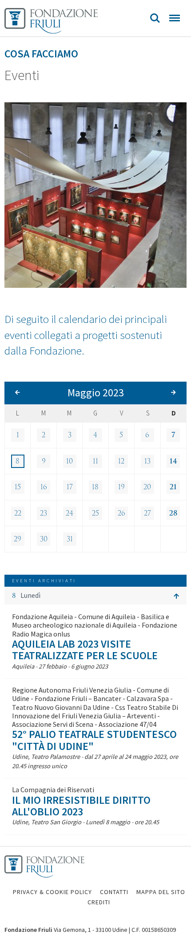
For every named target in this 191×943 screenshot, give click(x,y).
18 (95, 487)
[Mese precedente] (17, 393)
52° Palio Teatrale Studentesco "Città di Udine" (94, 740)
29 (17, 539)
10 (69, 461)
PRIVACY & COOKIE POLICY (52, 892)
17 (70, 487)
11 (95, 461)
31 (70, 539)
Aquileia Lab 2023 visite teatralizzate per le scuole (85, 649)
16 (43, 487)
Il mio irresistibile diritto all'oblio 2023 (81, 805)
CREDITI (99, 902)
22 (17, 513)
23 (43, 513)
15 (18, 487)
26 (121, 513)
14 (173, 461)
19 (121, 487)
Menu (174, 18)
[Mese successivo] (173, 393)
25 (95, 513)
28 (173, 513)
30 (44, 539)
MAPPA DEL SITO (160, 892)
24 (69, 513)
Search (155, 18)
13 (147, 461)
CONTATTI (114, 892)
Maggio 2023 (96, 392)
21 (173, 487)
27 (147, 513)
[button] (95, 595)
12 (121, 461)
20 (147, 487)
